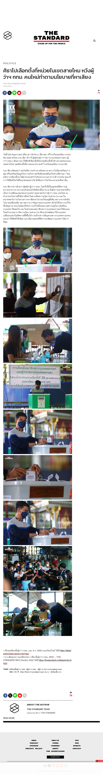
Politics (9, 63)
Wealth (55, 740)
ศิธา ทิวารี (15, 671)
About (55, 748)
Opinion (34, 745)
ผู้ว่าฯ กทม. (31, 669)
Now (77, 743)
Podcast (34, 743)
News (34, 740)
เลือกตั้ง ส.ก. (57, 671)
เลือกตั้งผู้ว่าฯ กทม (18, 669)
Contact (77, 748)
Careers (55, 745)
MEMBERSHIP (55, 757)
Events (76, 745)
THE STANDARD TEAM (16, 83)
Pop (77, 740)
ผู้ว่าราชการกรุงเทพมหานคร (50, 669)
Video (55, 743)
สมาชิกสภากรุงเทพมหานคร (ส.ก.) (35, 671)
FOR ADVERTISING (55, 751)
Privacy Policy (33, 748)
